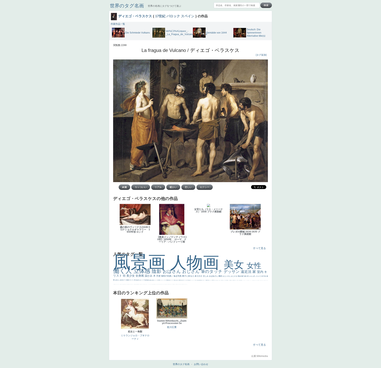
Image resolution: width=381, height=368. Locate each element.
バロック (173, 16)
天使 (158, 276)
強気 (175, 280)
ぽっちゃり (257, 276)
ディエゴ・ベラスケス (135, 16)
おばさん (172, 271)
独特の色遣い (167, 276)
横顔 (220, 276)
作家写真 (182, 280)
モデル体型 (186, 280)
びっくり (210, 280)
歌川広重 (172, 327)
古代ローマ (204, 280)
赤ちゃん (249, 276)
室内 (260, 271)
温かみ (149, 275)
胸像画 (207, 280)
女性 (254, 266)
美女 (235, 264)
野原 (202, 280)
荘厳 (208, 280)
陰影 (157, 271)
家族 (200, 280)
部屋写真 (189, 280)
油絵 (197, 280)
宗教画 (167, 280)
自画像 (150, 280)
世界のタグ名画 (127, 5)
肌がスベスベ (171, 280)
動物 (137, 280)
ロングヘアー (193, 280)
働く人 (123, 270)
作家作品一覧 (118, 24)
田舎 (265, 276)
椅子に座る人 (188, 276)
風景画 (141, 262)
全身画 (140, 275)
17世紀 (160, 16)
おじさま (234, 276)
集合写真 (178, 276)
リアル (165, 280)
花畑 (212, 280)
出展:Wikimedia (259, 356)
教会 (239, 276)
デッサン (232, 271)
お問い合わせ (201, 364)
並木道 (122, 280)
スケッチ (156, 280)
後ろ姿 (243, 276)
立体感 (143, 271)
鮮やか (196, 280)
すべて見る (259, 248)
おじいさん (227, 276)
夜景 (184, 280)
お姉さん (117, 280)
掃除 (159, 280)
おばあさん (213, 276)
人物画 (197, 262)
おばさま (177, 280)
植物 (180, 280)
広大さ (200, 276)
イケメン (162, 280)
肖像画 (128, 280)
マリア (143, 280)
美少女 (131, 275)
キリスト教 (133, 280)
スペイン (187, 16)
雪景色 (153, 280)
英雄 (199, 280)
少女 (140, 280)
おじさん (191, 271)
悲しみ (206, 276)
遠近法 (246, 272)
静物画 (147, 280)
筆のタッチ (212, 271)
